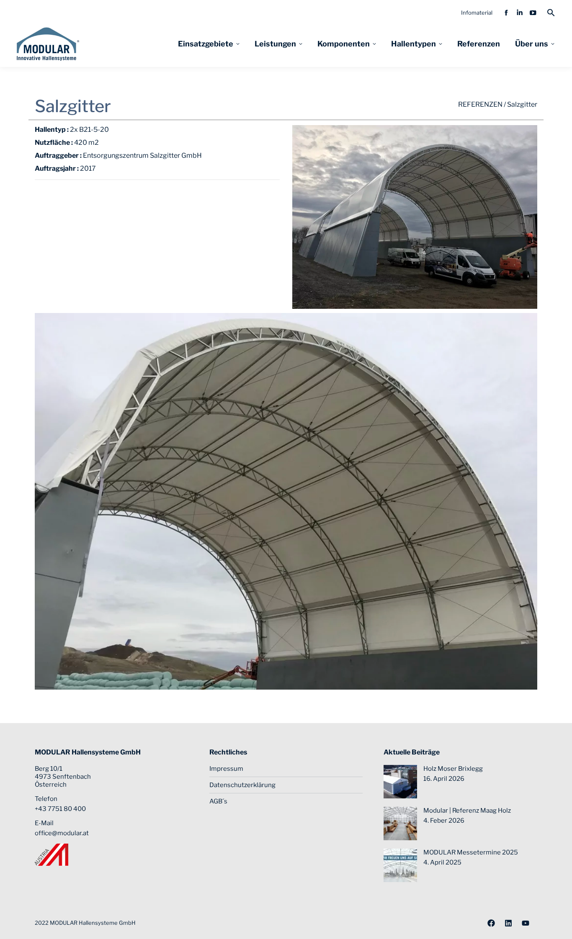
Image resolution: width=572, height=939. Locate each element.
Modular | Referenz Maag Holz (467, 810)
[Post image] (400, 781)
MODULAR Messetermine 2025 (470, 852)
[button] (551, 12)
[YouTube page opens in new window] (533, 12)
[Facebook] (491, 923)
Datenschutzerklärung (242, 785)
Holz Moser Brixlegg (453, 768)
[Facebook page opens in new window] (506, 12)
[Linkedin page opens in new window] (519, 12)
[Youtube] (525, 923)
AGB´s (218, 801)
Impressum (226, 768)
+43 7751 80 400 (60, 809)
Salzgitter (522, 104)
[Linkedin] (508, 923)
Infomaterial (476, 12)
